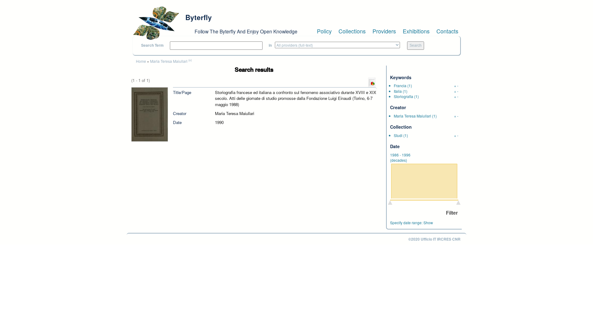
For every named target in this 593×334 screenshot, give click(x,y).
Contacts (447, 31)
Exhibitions (416, 31)
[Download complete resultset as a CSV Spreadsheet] (372, 82)
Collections (352, 31)
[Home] (156, 23)
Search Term (152, 45)
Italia (398, 91)
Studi (398, 135)
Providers (384, 31)
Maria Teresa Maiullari (168, 61)
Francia (400, 85)
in (270, 45)
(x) (190, 60)
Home (141, 61)
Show (428, 222)
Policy (324, 31)
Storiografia (403, 96)
